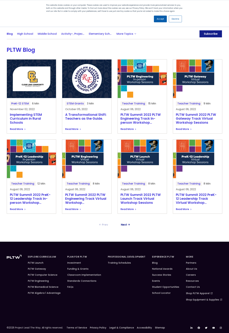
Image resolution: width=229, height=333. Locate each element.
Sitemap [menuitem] (160, 327)
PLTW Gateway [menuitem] (37, 268)
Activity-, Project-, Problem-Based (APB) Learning (74, 34)
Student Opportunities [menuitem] (165, 287)
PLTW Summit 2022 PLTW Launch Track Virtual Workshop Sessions (141, 199)
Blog (10, 34)
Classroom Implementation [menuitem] (84, 275)
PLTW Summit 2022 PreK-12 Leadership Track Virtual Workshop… (196, 199)
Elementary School (101, 34)
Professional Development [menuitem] (126, 256)
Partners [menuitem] (191, 262)
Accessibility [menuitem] (144, 327)
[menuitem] (191, 327)
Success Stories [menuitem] (161, 275)
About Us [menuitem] (191, 268)
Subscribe (211, 34)
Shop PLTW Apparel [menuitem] (198, 293)
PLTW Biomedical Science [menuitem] (43, 287)
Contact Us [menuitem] (193, 287)
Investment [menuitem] (74, 262)
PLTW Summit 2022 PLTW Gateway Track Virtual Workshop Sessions (196, 119)
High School (25, 34)
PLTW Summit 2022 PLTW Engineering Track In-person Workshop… (141, 119)
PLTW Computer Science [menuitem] (42, 275)
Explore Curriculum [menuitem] (42, 256)
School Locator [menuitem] (161, 293)
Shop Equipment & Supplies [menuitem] (202, 299)
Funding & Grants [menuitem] (78, 268)
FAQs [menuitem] (70, 287)
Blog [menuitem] (155, 262)
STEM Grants (75, 103)
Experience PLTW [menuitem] (163, 256)
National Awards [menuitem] (162, 268)
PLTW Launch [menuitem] (35, 262)
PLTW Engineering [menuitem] (38, 281)
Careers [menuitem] (191, 275)
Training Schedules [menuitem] (119, 262)
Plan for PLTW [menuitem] (77, 256)
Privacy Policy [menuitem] (98, 327)
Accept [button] (160, 18)
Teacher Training (133, 103)
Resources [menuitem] (192, 281)
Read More (16, 129)
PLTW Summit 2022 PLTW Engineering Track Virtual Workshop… (85, 199)
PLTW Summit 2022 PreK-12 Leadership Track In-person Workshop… (30, 199)
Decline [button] (175, 18)
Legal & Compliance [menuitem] (121, 327)
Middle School (47, 34)
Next (124, 225)
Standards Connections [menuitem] (81, 281)
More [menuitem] (189, 256)
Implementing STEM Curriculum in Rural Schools (26, 119)
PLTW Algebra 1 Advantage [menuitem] (44, 293)
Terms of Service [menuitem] (77, 327)
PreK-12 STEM (20, 103)
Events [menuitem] (156, 281)
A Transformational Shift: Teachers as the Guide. (86, 117)
